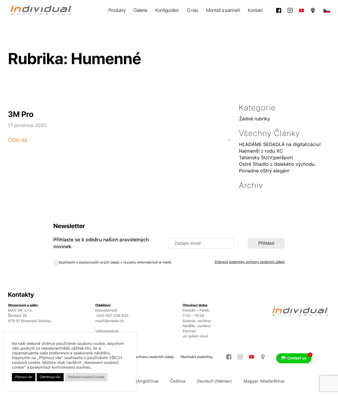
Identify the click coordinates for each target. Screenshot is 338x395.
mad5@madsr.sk (109, 321)
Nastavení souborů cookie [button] (86, 377)
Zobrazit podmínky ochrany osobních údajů (250, 262)
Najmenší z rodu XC (261, 151)
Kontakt (255, 10)
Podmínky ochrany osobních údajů (146, 357)
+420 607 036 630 (112, 316)
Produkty (117, 10)
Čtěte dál (17, 140)
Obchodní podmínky (196, 357)
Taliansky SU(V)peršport (266, 158)
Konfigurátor (167, 10)
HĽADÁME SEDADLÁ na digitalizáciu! (280, 144)
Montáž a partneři (223, 10)
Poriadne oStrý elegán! (264, 171)
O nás (192, 10)
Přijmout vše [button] (23, 377)
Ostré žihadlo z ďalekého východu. (277, 164)
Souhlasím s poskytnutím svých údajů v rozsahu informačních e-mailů (115, 263)
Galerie (140, 10)
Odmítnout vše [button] (50, 377)
